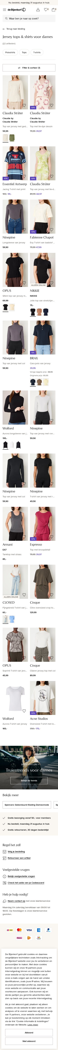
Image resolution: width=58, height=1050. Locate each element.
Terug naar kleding (15, 28)
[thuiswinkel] (38, 939)
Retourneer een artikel (19, 858)
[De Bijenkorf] (16, 10)
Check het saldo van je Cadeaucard (26, 882)
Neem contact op (16, 900)
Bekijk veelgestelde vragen (21, 876)
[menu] (4, 9)
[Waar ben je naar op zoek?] (6, 18)
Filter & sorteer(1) (31, 67)
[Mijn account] (38, 10)
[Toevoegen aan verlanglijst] (24, 105)
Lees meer (33, 1024)
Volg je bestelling (16, 851)
